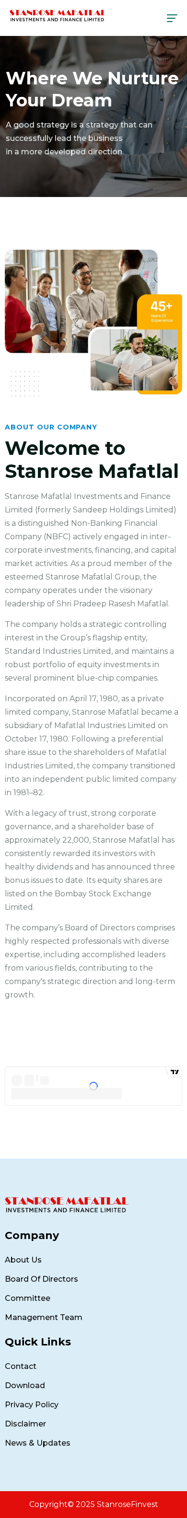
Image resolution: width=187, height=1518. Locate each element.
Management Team (43, 1317)
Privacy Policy (31, 1404)
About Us (23, 1259)
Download (25, 1385)
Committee (27, 1298)
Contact (20, 1366)
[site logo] (58, 16)
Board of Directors (41, 1279)
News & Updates (37, 1443)
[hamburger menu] (172, 18)
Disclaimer (25, 1423)
